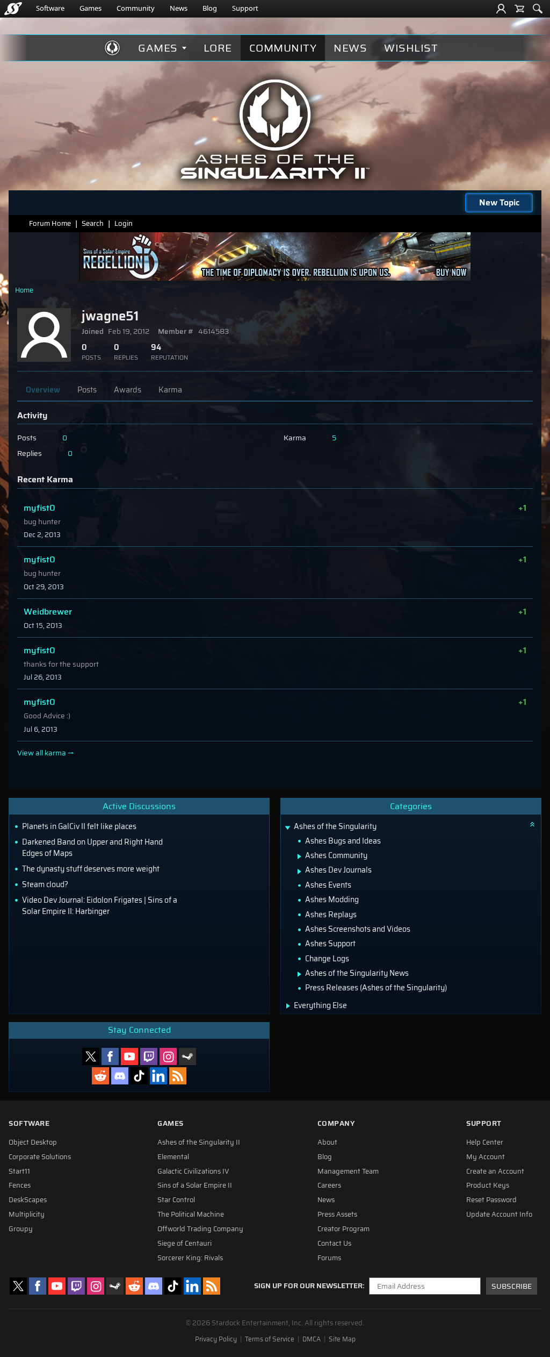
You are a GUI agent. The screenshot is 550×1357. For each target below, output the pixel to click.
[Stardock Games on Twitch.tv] (148, 1056)
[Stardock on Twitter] (90, 1056)
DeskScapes (28, 1200)
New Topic (499, 202)
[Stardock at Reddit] (100, 1075)
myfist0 (39, 508)
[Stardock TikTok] (139, 1075)
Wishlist (411, 47)
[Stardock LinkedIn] (158, 1075)
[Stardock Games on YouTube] (129, 1056)
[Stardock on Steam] (187, 1056)
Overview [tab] (43, 390)
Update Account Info (499, 1214)
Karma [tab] (170, 390)
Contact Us (334, 1243)
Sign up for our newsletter (308, 1286)
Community (136, 8)
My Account (485, 1157)
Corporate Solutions (40, 1157)
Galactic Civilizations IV (193, 1171)
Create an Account (495, 1171)
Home (24, 290)
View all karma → (45, 753)
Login (123, 223)
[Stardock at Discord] (119, 1075)
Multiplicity (27, 1214)
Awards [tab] (127, 390)
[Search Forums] (538, 9)
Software (50, 8)
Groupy (21, 1229)
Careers (329, 1185)
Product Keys (487, 1185)
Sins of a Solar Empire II (194, 1185)
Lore (218, 47)
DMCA (311, 1339)
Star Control (176, 1200)
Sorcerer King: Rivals (190, 1258)
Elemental (173, 1157)
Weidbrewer (48, 611)
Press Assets (337, 1214)
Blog (209, 8)
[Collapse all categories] (532, 824)
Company (336, 1123)
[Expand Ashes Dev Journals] (299, 871)
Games (90, 8)
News (178, 8)
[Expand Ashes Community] (299, 856)
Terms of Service (269, 1339)
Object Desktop (33, 1142)
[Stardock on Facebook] (110, 1056)
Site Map (342, 1339)
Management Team (348, 1171)
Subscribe (511, 1286)
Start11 (19, 1171)
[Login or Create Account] (501, 9)
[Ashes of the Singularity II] (275, 129)
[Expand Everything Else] (288, 1006)
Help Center (484, 1142)
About (327, 1142)
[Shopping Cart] (519, 9)
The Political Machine (190, 1214)
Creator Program (343, 1229)
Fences (20, 1185)
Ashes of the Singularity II (198, 1142)
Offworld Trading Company (200, 1229)
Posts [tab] (87, 390)
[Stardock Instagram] (168, 1056)
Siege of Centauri (184, 1243)
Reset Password (491, 1200)
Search (93, 223)
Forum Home (50, 223)
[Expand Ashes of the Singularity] (287, 828)
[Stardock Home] (13, 8)
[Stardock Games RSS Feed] (177, 1075)
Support (245, 8)
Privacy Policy (216, 1339)
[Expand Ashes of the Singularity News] (299, 974)
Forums (329, 1258)
